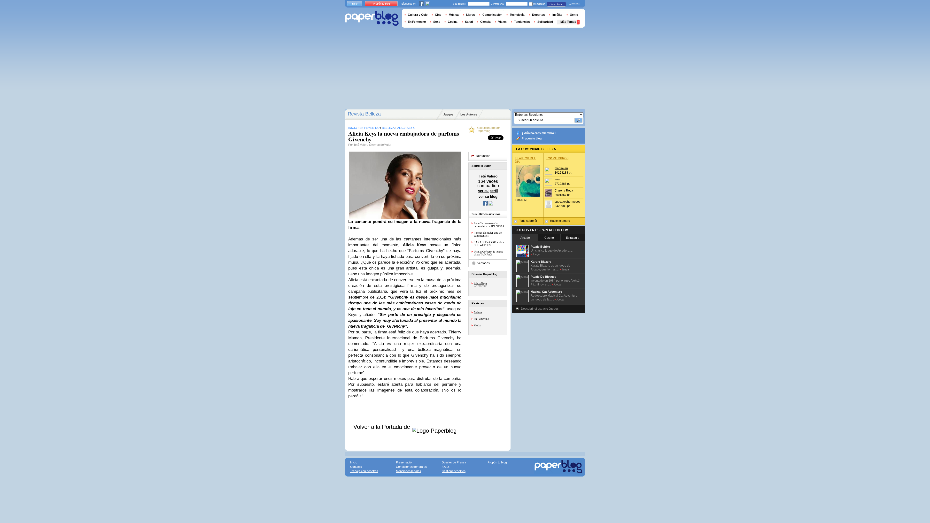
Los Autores (468, 114)
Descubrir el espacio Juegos (539, 308)
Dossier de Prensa (454, 462)
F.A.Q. (446, 467)
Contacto (356, 467)
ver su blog (488, 196)
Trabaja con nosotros (364, 471)
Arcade (525, 237)
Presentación (404, 462)
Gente (574, 14)
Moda (477, 325)
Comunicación (492, 14)
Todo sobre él (528, 221)
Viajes (502, 21)
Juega (536, 254)
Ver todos (483, 263)
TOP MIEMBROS (557, 158)
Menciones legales (408, 471)
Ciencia (485, 21)
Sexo (436, 21)
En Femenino (481, 319)
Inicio (354, 3)
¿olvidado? (574, 3)
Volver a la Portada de (382, 426)
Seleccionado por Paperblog (488, 129)
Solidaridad (545, 21)
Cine (438, 14)
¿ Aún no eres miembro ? (539, 133)
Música (454, 14)
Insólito (557, 14)
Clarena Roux (564, 190)
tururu (558, 179)
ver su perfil (488, 191)
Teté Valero (361, 144)
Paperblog (372, 18)
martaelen (561, 168)
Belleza (478, 312)
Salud (469, 21)
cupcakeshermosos (567, 201)
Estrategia (572, 237)
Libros (470, 14)
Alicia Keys (480, 283)
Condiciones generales (411, 467)
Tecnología (517, 14)
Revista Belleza (364, 113)
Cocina (452, 21)
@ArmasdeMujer (380, 144)
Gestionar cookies (453, 471)
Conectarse (556, 4)
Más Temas (568, 21)
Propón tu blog (532, 138)
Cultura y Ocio (417, 14)
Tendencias (522, 21)
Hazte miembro (560, 221)
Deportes (538, 14)
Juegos (448, 114)
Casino (549, 237)
